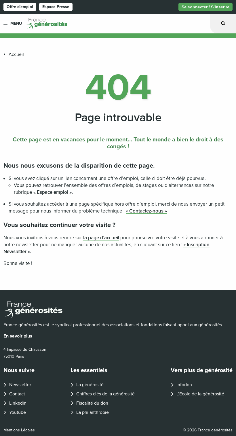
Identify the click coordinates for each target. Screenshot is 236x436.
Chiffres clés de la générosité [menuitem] (105, 394)
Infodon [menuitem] (184, 385)
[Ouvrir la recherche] (223, 23)
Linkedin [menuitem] (17, 403)
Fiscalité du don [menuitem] (92, 403)
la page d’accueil (101, 238)
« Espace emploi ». (53, 192)
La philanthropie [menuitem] (92, 412)
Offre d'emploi (20, 6)
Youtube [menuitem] (17, 412)
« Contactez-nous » (146, 211)
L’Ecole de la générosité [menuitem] (200, 394)
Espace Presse (55, 6)
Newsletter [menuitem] (20, 385)
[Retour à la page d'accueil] (118, 310)
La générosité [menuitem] (90, 385)
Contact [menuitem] (17, 394)
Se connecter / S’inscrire (205, 7)
